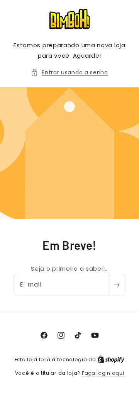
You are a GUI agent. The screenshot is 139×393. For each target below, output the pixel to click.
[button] (69, 72)
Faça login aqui (103, 373)
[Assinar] (116, 284)
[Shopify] (110, 359)
